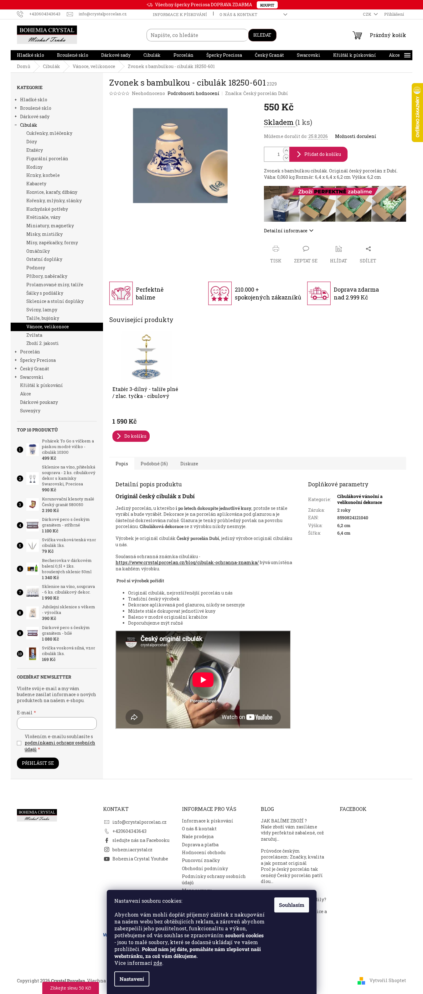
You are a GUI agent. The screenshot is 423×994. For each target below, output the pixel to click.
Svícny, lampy (41, 310)
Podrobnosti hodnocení (193, 93)
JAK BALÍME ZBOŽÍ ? (284, 821)
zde (157, 963)
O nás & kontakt (238, 14)
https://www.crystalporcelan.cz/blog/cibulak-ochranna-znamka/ (187, 562)
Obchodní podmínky (205, 868)
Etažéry (34, 150)
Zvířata (34, 335)
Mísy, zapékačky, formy (52, 243)
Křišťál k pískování (41, 385)
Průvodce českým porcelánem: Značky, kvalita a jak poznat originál (292, 857)
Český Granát (34, 369)
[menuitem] (30, 55)
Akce (25, 394)
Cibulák (28, 125)
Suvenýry (30, 411)
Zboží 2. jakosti (42, 343)
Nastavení (132, 978)
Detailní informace (285, 231)
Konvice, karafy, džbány (51, 192)
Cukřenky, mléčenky (49, 133)
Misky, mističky (44, 234)
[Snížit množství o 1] (286, 157)
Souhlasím (291, 904)
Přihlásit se (38, 763)
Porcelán (30, 352)
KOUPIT (267, 5)
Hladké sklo (33, 100)
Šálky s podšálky (44, 293)
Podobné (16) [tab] (154, 464)
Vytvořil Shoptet (387, 980)
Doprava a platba (200, 845)
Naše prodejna (198, 836)
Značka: (256, 93)
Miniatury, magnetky (50, 226)
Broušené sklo (35, 108)
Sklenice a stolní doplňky (55, 301)
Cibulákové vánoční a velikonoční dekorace (360, 499)
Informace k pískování (180, 14)
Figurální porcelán (47, 158)
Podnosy (35, 268)
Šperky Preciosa (38, 360)
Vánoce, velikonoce (47, 327)
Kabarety (36, 184)
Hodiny (34, 167)
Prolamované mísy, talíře (54, 285)
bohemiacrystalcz (132, 850)
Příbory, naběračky (46, 276)
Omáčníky (38, 251)
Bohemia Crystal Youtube (140, 859)
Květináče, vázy (43, 217)
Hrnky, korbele (43, 175)
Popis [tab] (122, 464)
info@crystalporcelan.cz (139, 822)
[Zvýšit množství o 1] (286, 150)
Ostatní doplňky (44, 259)
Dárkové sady (34, 116)
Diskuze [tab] (189, 464)
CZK (367, 14)
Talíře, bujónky (42, 318)
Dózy (31, 142)
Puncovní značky (201, 860)
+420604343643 (129, 831)
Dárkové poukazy (39, 402)
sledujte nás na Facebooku (140, 840)
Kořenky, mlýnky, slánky (54, 201)
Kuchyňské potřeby (47, 209)
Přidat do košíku (322, 154)
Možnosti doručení (355, 136)
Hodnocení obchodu (203, 852)
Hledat (262, 35)
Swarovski (32, 377)
